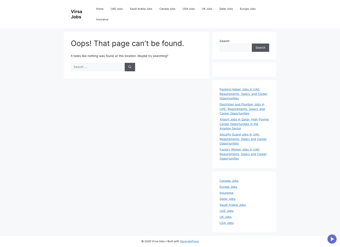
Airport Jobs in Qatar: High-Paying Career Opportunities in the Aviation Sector (244, 124)
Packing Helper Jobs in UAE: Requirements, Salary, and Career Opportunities (243, 94)
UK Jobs (207, 8)
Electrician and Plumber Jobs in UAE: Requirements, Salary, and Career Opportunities (242, 109)
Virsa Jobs (76, 14)
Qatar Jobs (226, 8)
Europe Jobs (248, 8)
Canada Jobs (167, 8)
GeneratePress (189, 241)
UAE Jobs (117, 8)
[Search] (130, 67)
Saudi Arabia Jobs (141, 8)
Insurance (102, 19)
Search (225, 41)
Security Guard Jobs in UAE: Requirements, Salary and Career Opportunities (243, 139)
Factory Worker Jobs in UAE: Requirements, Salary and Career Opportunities (243, 154)
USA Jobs (189, 8)
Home (100, 8)
